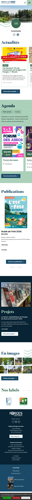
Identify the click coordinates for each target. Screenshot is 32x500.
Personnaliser (25, 498)
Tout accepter (7, 498)
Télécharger (5, 244)
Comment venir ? (16, 473)
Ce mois (17, 112)
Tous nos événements (10, 176)
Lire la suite (5, 329)
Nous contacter (15, 436)
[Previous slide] (14, 34)
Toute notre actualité (9, 91)
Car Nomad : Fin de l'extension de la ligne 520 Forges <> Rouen (14, 70)
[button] (13, 267)
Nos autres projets (8, 334)
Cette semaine (7, 112)
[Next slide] (18, 34)
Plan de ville (16, 471)
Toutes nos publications (15, 262)
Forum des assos (10, 160)
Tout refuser (16, 498)
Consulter (4, 249)
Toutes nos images (8, 378)
